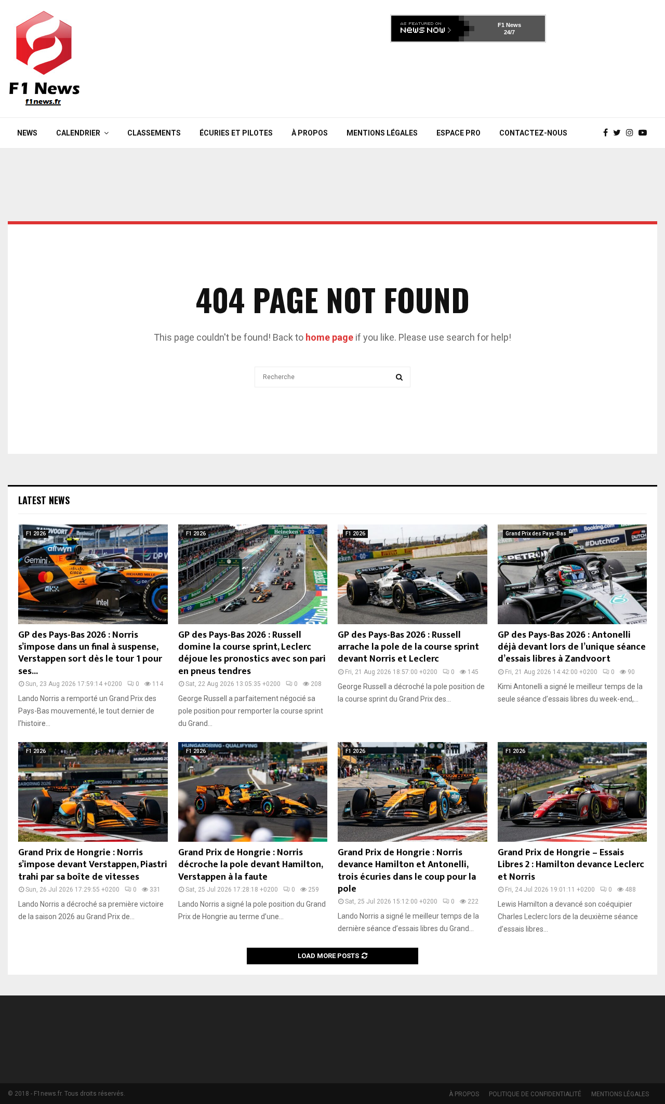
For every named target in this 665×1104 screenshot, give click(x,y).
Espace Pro (458, 133)
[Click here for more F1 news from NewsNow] (432, 29)
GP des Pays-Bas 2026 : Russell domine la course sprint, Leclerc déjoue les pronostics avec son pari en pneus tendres (252, 653)
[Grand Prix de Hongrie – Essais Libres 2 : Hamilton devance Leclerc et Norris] (572, 792)
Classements (154, 133)
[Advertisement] (468, 76)
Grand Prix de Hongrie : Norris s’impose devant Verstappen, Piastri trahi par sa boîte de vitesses (92, 865)
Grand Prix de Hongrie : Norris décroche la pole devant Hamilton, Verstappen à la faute (250, 865)
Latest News (44, 500)
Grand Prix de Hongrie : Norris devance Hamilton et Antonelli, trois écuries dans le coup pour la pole (407, 871)
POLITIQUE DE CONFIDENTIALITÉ (535, 1094)
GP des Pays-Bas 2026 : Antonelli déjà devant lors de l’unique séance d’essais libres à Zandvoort (572, 647)
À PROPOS (309, 133)
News (27, 133)
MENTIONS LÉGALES (382, 133)
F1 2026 (36, 533)
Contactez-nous (533, 133)
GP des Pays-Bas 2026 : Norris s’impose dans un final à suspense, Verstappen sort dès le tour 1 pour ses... (90, 653)
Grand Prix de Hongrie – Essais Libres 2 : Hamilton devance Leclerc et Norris (571, 865)
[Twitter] (619, 133)
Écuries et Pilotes (236, 133)
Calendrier (78, 133)
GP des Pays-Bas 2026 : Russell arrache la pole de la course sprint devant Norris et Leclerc (408, 647)
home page (329, 337)
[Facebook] (608, 133)
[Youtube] (645, 133)
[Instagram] (632, 133)
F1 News (509, 25)
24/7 (509, 32)
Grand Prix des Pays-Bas (536, 533)
